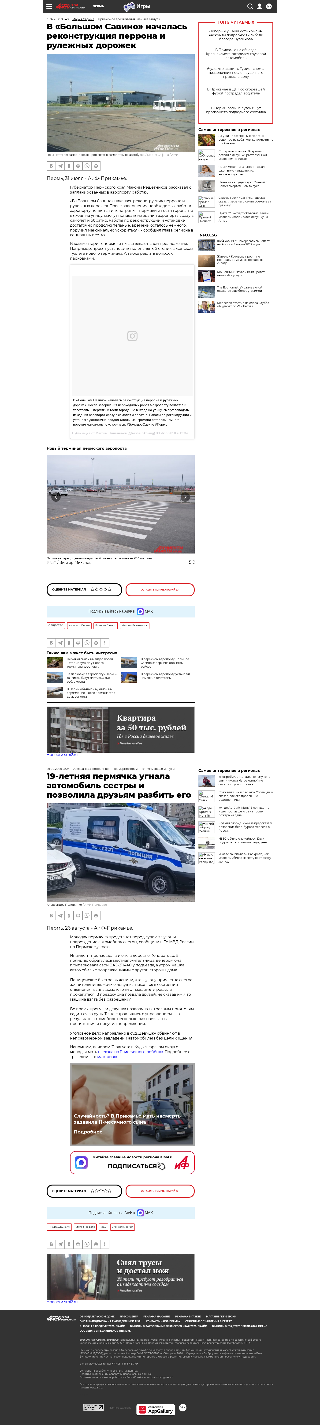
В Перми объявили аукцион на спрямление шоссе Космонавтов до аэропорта (91, 692)
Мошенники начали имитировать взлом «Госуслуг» (241, 273)
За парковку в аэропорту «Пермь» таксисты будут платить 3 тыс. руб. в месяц (92, 677)
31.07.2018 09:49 (58, 19)
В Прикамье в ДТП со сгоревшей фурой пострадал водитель (236, 91)
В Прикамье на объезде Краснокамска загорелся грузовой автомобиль (236, 54)
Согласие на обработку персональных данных (109, 1370)
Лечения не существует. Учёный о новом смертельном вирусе (243, 184)
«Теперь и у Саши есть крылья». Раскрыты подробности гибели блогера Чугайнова (236, 35)
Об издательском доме (97, 1316)
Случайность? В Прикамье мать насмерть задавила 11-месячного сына (127, 1119)
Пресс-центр (129, 1316)
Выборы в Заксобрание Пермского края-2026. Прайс (168, 1326)
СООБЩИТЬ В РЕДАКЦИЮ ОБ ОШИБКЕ (105, 1330)
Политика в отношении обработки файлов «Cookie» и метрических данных (126, 1377)
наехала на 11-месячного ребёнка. (131, 1052)
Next (185, 497)
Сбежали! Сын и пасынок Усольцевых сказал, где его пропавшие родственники (246, 795)
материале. (108, 1057)
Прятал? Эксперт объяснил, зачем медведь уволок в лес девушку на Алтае (243, 216)
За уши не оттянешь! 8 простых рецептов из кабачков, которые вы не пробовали (246, 139)
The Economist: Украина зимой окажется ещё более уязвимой (239, 289)
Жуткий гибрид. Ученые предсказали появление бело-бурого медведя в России (246, 826)
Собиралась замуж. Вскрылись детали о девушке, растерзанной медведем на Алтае (243, 155)
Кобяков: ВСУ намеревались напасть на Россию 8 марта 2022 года (244, 242)
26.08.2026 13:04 (58, 768)
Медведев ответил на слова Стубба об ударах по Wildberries (243, 304)
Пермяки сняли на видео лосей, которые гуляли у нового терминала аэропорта (90, 662)
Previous (56, 497)
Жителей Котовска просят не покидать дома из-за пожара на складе (240, 260)
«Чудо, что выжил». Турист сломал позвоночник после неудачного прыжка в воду (235, 73)
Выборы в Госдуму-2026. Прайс (102, 1326)
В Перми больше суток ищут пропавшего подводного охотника (236, 110)
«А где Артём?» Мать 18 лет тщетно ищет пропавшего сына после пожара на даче (244, 811)
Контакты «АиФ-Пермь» (163, 1321)
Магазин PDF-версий (221, 1316)
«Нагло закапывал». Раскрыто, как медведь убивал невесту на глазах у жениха (245, 857)
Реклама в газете (188, 1316)
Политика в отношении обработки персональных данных (115, 1374)
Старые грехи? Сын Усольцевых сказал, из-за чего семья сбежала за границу (245, 201)
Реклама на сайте (156, 1316)
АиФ (174, 155)
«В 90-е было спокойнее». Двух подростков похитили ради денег (243, 840)
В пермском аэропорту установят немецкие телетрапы (165, 676)
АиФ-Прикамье (95, 904)
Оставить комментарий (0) (160, 589)
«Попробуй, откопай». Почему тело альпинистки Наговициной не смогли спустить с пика (244, 780)
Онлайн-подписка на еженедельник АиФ (110, 1321)
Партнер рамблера (120, 1407)
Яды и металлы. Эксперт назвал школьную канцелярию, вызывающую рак (242, 170)
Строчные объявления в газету (208, 1321)
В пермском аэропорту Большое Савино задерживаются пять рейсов (165, 662)
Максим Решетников (111, 433)
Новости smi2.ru (62, 754)
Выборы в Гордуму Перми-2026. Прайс (239, 1326)
